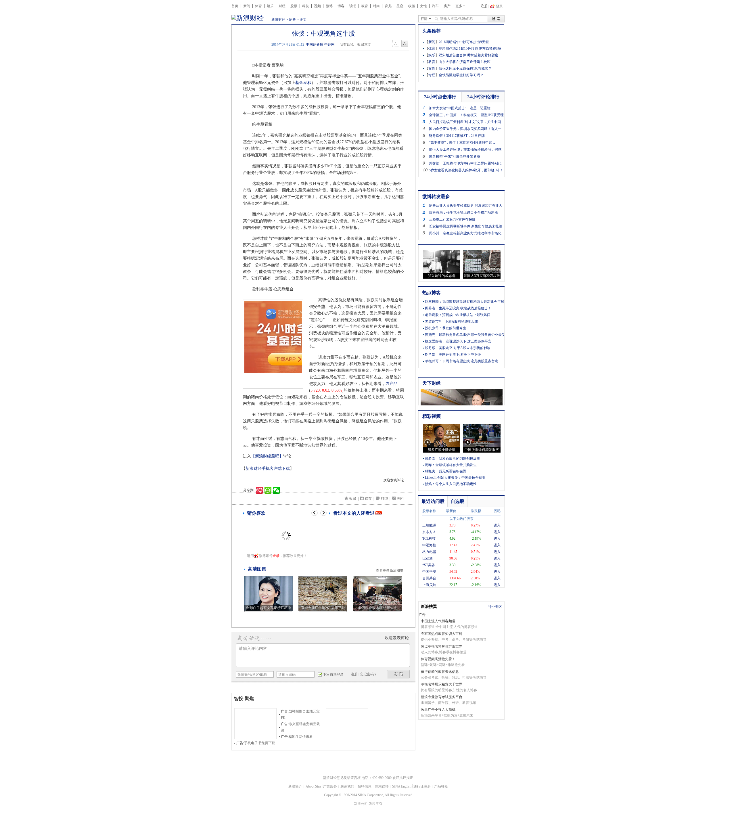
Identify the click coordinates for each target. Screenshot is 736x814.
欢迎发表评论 (393, 480)
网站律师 (382, 786)
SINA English (401, 786)
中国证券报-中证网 (320, 45)
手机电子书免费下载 (259, 743)
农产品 (392, 384)
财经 (282, 6)
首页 (234, 6)
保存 (368, 499)
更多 (458, 6)
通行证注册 (422, 786)
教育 (364, 6)
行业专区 (495, 607)
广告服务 (330, 786)
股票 (293, 6)
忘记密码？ (368, 674)
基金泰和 (303, 83)
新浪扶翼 (429, 606)
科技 (305, 6)
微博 (329, 6)
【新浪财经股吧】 (267, 456)
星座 (399, 6)
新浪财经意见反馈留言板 (342, 778)
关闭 (400, 499)
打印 (384, 499)
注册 (484, 6)
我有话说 (347, 45)
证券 (292, 20)
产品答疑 (441, 786)
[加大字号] (404, 43)
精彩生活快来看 (301, 737)
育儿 (388, 6)
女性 (423, 6)
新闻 (246, 6)
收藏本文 (364, 45)
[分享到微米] (259, 490)
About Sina (313, 786)
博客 (341, 6)
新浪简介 (295, 786)
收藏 (411, 6)
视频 (317, 6)
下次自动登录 (333, 675)
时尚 (376, 6)
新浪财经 (278, 20)
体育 (258, 6)
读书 (352, 6)
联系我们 (347, 786)
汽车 (435, 6)
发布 (398, 674)
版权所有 (375, 804)
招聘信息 (364, 786)
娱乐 (270, 6)
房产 (447, 6)
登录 (276, 556)
